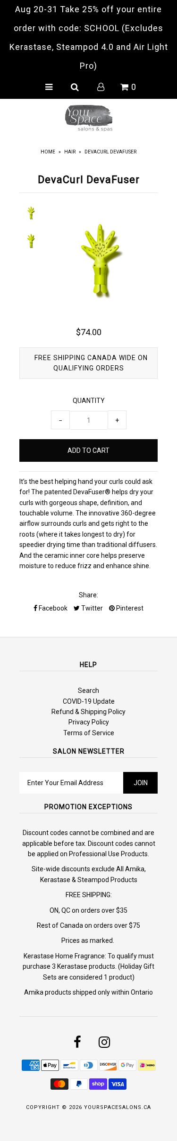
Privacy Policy (88, 722)
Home (48, 151)
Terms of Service (88, 733)
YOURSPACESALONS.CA (117, 1107)
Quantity (89, 400)
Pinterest (129, 608)
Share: (88, 595)
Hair (70, 151)
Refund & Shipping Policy (88, 711)
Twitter (91, 608)
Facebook (52, 608)
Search (88, 690)
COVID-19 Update (89, 701)
